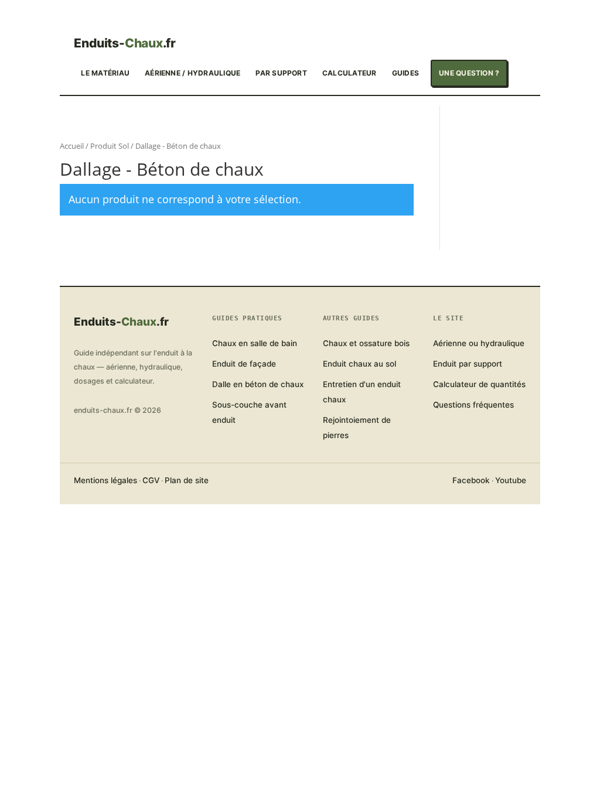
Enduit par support (467, 363)
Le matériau (105, 73)
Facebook (471, 480)
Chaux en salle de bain (254, 343)
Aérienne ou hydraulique (478, 343)
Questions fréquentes (473, 404)
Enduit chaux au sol (359, 363)
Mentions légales (105, 480)
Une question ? (469, 73)
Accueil (72, 146)
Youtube (510, 480)
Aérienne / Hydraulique (192, 73)
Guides (405, 73)
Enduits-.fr (125, 43)
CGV (150, 480)
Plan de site (187, 480)
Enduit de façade (244, 363)
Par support (281, 73)
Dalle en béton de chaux (258, 384)
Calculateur (349, 73)
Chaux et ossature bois (366, 343)
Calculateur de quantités (479, 384)
